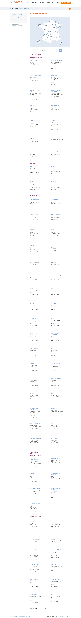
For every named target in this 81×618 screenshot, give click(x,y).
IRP (51, 318)
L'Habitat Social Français (34, 334)
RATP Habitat (33, 393)
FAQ (26, 616)
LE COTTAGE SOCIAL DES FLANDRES (56, 91)
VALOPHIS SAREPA (55, 438)
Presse (58, 2)
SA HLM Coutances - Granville (56, 489)
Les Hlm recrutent (13, 616)
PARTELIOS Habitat (35, 488)
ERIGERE (32, 289)
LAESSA (52, 166)
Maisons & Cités (34, 120)
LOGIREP (53, 348)
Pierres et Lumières (56, 378)
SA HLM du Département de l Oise (36, 182)
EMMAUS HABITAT (55, 274)
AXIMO (52, 229)
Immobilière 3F (54, 303)
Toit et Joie (53, 423)
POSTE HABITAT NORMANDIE (34, 580)
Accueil (12, 8)
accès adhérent (66, 2)
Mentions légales (21, 616)
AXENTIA (32, 229)
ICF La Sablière (34, 303)
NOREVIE (53, 120)
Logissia (32, 473)
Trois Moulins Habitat (35, 438)
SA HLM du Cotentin (35, 503)
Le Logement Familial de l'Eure (56, 550)
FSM (52, 289)
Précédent (32, 608)
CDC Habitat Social (55, 244)
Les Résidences (34, 348)
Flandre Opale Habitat (35, 75)
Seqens (53, 408)
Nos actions (42, 2)
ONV (31, 378)
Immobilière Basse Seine (35, 535)
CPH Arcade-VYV (34, 259)
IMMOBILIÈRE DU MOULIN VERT (34, 319)
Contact (29, 616)
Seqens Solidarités (35, 423)
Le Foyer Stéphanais (35, 549)
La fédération (34, 2)
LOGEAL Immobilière (35, 564)
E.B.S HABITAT (33, 520)
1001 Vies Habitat (34, 199)
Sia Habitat (33, 135)
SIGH (52, 135)
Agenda (53, 2)
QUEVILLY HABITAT (55, 579)
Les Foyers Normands (56, 458)
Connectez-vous (15, 24)
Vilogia (52, 150)
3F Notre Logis (33, 60)
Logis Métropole (55, 105)
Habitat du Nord (55, 75)
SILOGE (52, 594)
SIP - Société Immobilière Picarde (55, 182)
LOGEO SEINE (54, 564)
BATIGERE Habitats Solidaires (35, 244)
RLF (52, 393)
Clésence (32, 166)
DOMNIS (32, 274)
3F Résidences (54, 199)
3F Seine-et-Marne (34, 214)
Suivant (44, 608)
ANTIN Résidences (55, 214)
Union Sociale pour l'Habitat (64, 616)
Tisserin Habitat (34, 150)
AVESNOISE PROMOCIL (56, 60)
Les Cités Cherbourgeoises (34, 459)
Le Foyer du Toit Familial (55, 535)
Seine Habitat (33, 594)
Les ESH (48, 2)
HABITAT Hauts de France (34, 91)
